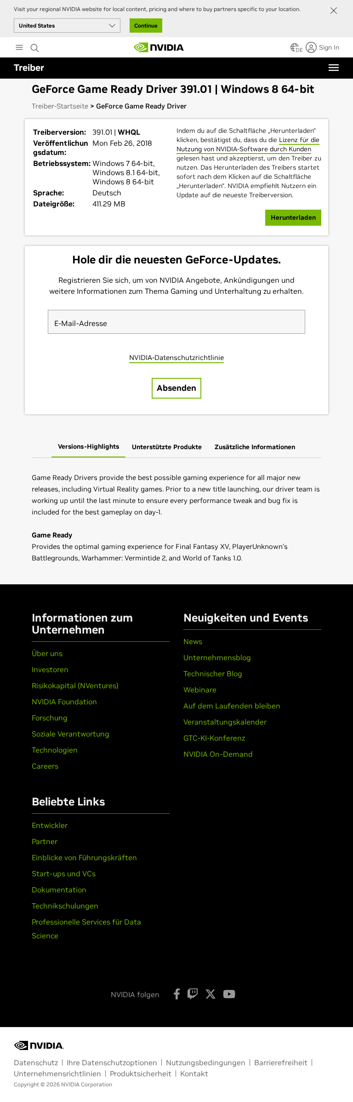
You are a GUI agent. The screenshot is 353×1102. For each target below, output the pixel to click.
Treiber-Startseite (60, 106)
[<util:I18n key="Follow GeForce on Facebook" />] (176, 993)
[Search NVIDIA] (34, 45)
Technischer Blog (212, 673)
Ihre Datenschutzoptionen (112, 1062)
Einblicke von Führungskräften (84, 857)
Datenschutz (36, 1062)
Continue (146, 25)
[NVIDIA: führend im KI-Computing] (159, 47)
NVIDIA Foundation (64, 701)
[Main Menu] (19, 48)
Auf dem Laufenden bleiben (231, 705)
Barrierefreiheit (280, 1062)
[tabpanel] (176, 518)
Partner (44, 841)
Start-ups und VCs (64, 873)
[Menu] (333, 67)
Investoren (50, 669)
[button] (294, 50)
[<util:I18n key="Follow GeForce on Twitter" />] (210, 993)
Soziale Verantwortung (70, 733)
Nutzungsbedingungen (205, 1062)
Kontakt (194, 1073)
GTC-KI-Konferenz (214, 737)
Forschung (50, 717)
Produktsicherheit (140, 1073)
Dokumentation (59, 889)
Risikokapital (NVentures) (75, 685)
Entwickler (50, 825)
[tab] (88, 447)
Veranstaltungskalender (225, 721)
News (192, 641)
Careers (45, 766)
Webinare (199, 689)
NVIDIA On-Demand (218, 754)
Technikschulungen (65, 905)
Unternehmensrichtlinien (57, 1073)
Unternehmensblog (217, 657)
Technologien (55, 749)
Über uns (47, 653)
